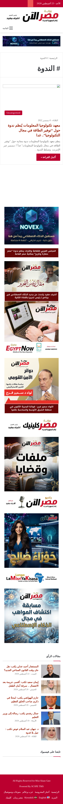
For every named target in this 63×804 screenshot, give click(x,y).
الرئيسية (53, 58)
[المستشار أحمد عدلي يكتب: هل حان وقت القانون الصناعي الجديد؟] (50, 671)
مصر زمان (18, 797)
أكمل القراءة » (48, 157)
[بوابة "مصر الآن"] (31, 16)
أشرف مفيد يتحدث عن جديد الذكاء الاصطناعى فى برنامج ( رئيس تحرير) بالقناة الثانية (31, 296)
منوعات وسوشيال (12, 792)
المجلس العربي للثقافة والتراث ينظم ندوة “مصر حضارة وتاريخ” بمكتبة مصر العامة (31, 252)
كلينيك (8, 797)
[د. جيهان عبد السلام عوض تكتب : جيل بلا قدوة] (50, 733)
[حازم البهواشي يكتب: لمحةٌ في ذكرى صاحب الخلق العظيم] (50, 702)
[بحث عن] (58, 28)
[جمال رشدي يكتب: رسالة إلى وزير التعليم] (50, 718)
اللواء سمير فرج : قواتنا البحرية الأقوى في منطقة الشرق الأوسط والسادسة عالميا (31, 408)
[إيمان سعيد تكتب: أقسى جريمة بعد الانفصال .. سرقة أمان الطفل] (50, 686)
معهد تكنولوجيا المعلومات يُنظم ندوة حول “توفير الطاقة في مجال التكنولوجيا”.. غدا (34, 130)
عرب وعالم (27, 792)
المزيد (54, 797)
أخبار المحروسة (42, 792)
